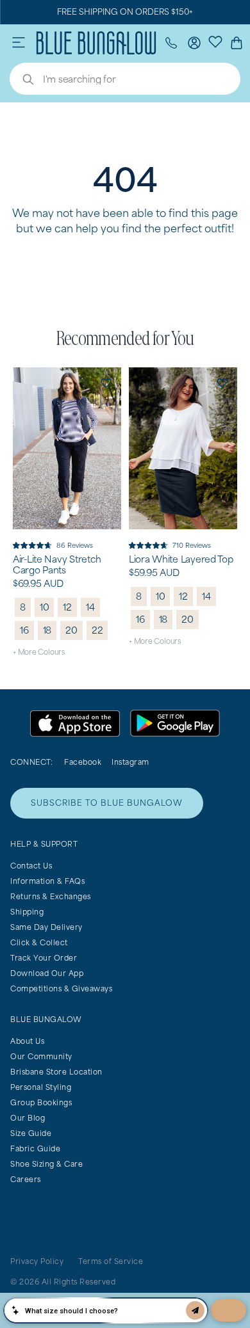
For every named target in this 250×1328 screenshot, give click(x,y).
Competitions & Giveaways (61, 988)
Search (21, 80)
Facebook (82, 762)
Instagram (130, 762)
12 (67, 607)
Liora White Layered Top (181, 559)
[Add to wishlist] (106, 382)
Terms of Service (110, 1261)
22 (97, 630)
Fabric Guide (35, 1148)
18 (47, 630)
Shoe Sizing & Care (46, 1164)
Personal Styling (40, 1087)
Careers (25, 1179)
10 (44, 607)
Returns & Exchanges (50, 896)
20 (71, 630)
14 (90, 607)
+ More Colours (39, 652)
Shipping (27, 912)
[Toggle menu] (18, 43)
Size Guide (30, 1133)
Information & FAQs (47, 881)
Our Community (41, 1056)
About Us (27, 1041)
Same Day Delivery (46, 927)
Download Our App (46, 973)
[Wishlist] (215, 41)
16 (24, 630)
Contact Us (31, 865)
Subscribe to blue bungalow (107, 803)
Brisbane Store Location (56, 1072)
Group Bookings (41, 1102)
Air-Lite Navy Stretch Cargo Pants (57, 564)
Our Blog (27, 1118)
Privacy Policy (36, 1261)
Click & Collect (39, 942)
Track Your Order (43, 958)
